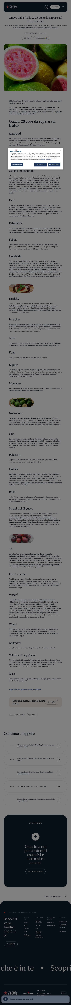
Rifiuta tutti (40, 164)
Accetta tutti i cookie (54, 164)
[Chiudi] (61, 150)
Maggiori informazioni (46, 159)
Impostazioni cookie (17, 164)
